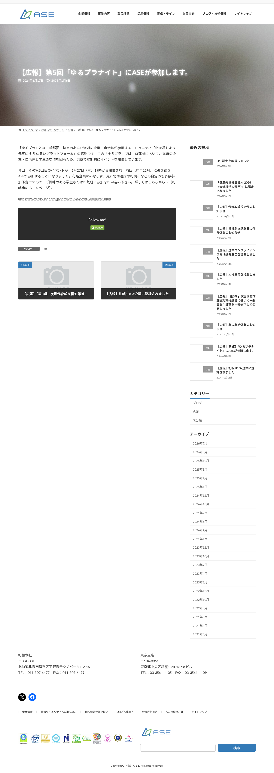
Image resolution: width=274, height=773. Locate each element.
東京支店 (147, 655)
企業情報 (27, 711)
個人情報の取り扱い (96, 711)
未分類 (197, 420)
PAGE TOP (263, 746)
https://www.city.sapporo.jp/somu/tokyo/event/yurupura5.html (64, 199)
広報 (44, 248)
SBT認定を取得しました (232, 161)
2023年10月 (201, 556)
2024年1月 (200, 538)
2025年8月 (200, 469)
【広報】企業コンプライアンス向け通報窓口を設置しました (235, 254)
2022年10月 (201, 599)
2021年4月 (200, 625)
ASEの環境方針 (174, 711)
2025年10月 (201, 460)
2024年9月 (200, 513)
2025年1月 (200, 487)
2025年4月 (200, 478)
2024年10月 (201, 504)
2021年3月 (200, 634)
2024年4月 (200, 530)
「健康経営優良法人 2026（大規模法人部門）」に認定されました (235, 187)
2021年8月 (200, 617)
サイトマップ (199, 711)
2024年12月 (201, 495)
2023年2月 (200, 582)
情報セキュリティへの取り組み (59, 711)
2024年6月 (200, 521)
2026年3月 (200, 452)
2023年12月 (201, 547)
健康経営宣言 (150, 711)
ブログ (197, 403)
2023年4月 (200, 573)
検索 (236, 748)
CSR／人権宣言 (125, 711)
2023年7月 (200, 565)
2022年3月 (200, 608)
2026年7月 (200, 443)
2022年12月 (201, 591)
